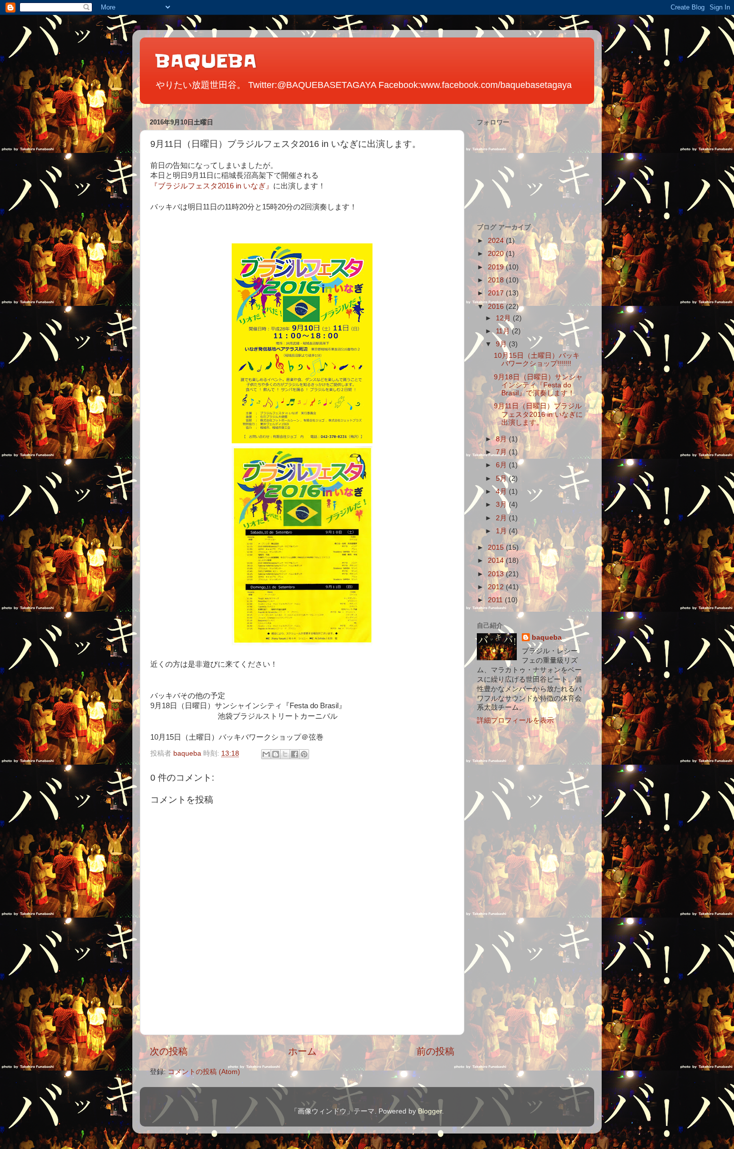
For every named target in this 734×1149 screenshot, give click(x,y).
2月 (502, 518)
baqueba (547, 637)
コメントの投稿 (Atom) (204, 1072)
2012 (497, 587)
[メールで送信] (266, 754)
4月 (502, 491)
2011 (496, 600)
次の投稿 (169, 1051)
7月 (502, 452)
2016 (497, 306)
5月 (502, 478)
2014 (497, 560)
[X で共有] (285, 754)
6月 (502, 465)
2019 (497, 267)
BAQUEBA (206, 60)
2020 (497, 253)
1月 (502, 531)
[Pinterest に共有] (304, 754)
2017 (497, 293)
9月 (502, 344)
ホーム (302, 1051)
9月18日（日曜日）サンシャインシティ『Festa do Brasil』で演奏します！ (538, 385)
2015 (497, 547)
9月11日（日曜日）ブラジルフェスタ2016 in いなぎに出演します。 (538, 414)
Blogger (430, 1111)
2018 (497, 280)
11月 (504, 331)
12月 (504, 318)
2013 (497, 574)
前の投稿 (435, 1051)
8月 (502, 439)
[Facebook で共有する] (295, 754)
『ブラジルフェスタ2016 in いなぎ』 (211, 186)
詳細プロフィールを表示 (515, 720)
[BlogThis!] (276, 754)
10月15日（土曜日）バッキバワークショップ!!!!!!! (537, 359)
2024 (497, 240)
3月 (502, 504)
